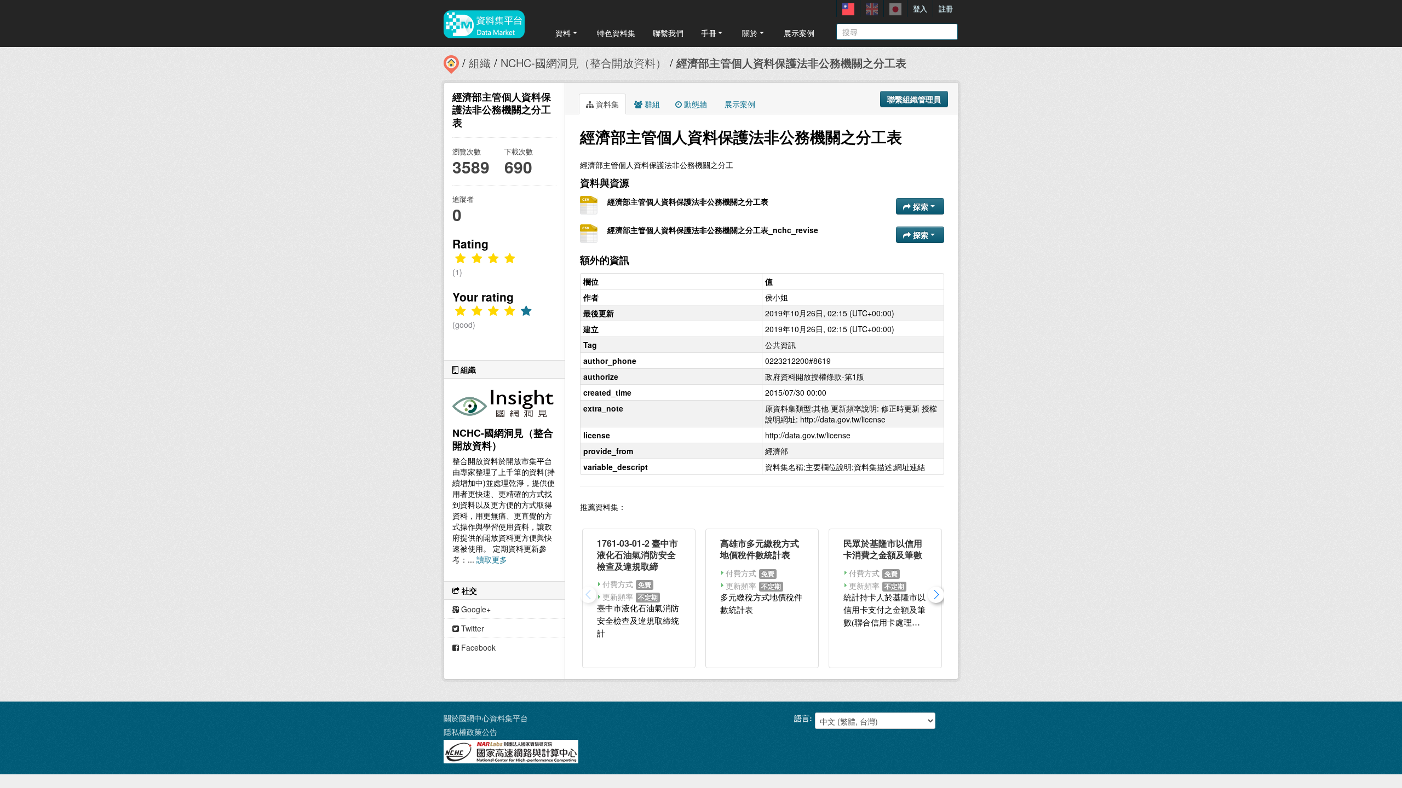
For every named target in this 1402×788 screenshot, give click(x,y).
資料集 (606, 104)
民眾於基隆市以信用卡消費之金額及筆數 (882, 549)
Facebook (477, 647)
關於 (749, 32)
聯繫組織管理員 (914, 99)
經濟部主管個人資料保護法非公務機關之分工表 (791, 63)
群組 (651, 104)
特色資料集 (616, 32)
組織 (480, 63)
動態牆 (694, 104)
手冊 (708, 32)
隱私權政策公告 (470, 731)
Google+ (475, 609)
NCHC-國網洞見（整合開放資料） (583, 63)
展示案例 (799, 32)
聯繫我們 (668, 32)
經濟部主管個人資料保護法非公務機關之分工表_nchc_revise (712, 229)
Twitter (471, 628)
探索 (920, 206)
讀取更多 (491, 559)
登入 (920, 8)
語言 (801, 717)
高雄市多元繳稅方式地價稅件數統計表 (759, 549)
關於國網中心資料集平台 (486, 717)
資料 (563, 32)
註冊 (946, 8)
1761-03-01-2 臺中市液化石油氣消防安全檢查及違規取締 (637, 554)
